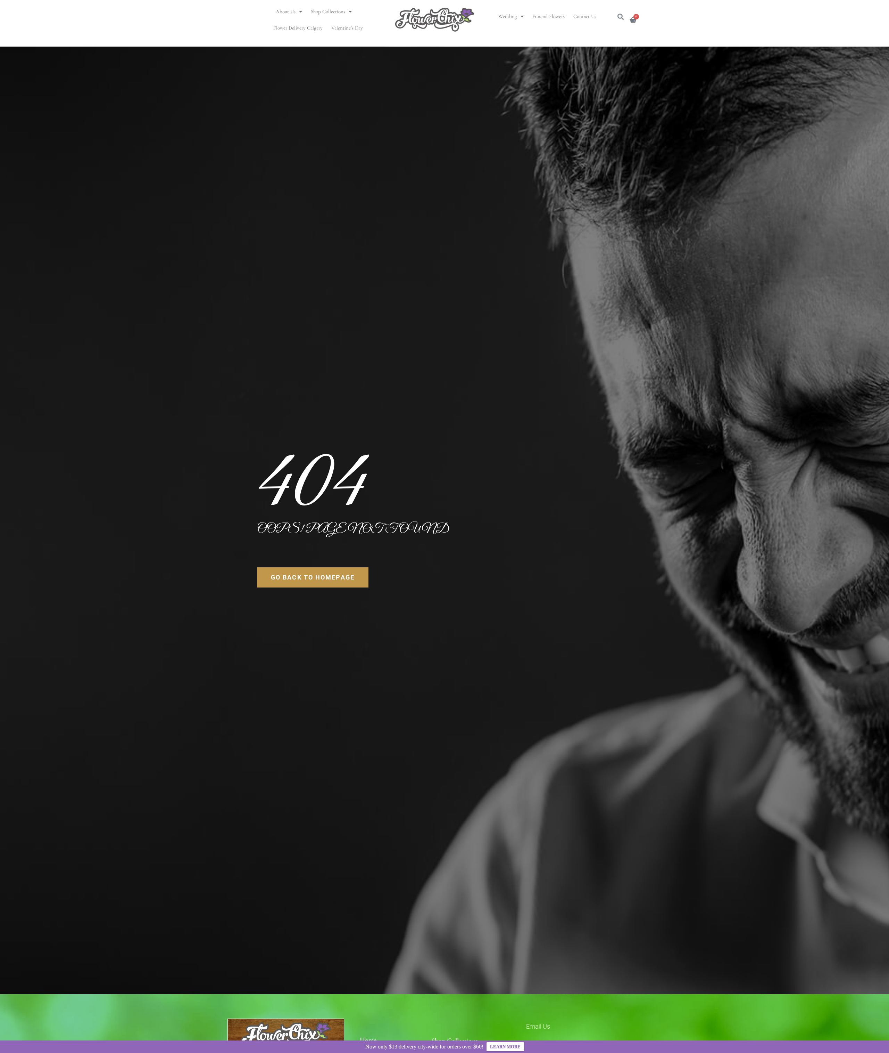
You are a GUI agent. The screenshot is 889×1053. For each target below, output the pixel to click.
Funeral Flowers (548, 16)
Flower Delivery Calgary (298, 28)
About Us (286, 11)
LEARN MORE (505, 1046)
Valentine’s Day (347, 28)
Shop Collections (328, 11)
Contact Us (584, 16)
